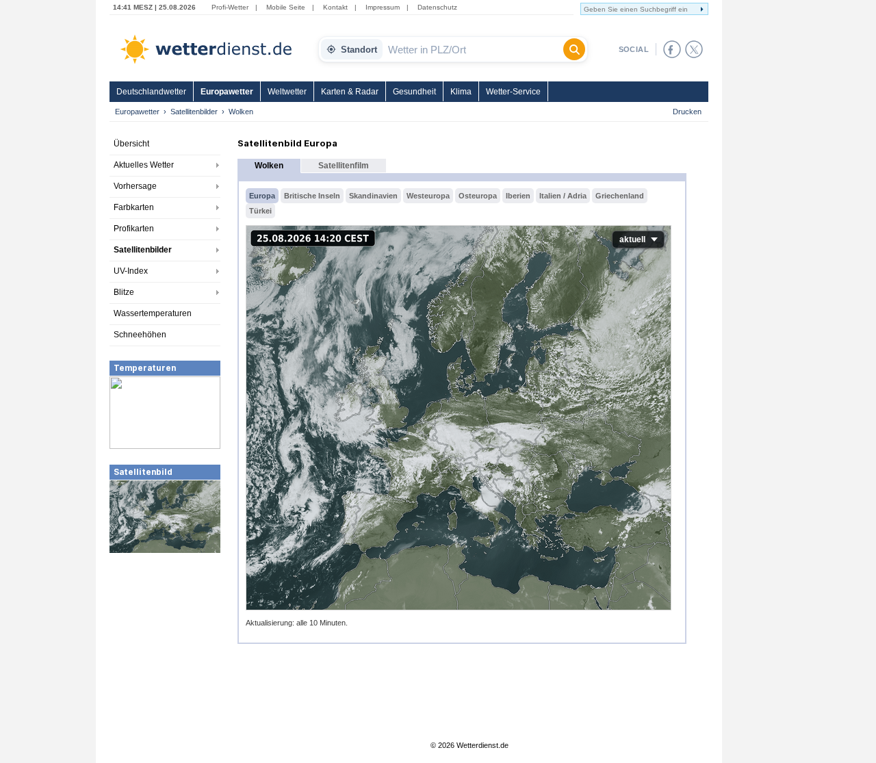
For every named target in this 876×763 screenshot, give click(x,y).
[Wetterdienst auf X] (694, 49)
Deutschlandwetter (151, 91)
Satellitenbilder (194, 111)
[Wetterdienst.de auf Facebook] (672, 49)
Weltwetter (287, 91)
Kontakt (335, 7)
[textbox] (473, 49)
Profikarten (134, 228)
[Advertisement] (165, 657)
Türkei (260, 211)
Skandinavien (373, 196)
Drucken (687, 111)
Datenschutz (437, 7)
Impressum (382, 7)
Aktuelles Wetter (144, 165)
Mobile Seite (285, 7)
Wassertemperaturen (153, 313)
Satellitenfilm (343, 165)
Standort (359, 49)
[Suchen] (574, 49)
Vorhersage (135, 186)
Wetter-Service (513, 91)
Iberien (518, 196)
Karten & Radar (349, 91)
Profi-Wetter (229, 7)
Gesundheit (414, 91)
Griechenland (619, 196)
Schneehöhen (140, 334)
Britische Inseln (312, 196)
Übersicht (131, 143)
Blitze (124, 292)
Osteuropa (478, 196)
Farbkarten (134, 207)
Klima (461, 91)
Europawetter (227, 91)
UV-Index (131, 271)
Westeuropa (428, 196)
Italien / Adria (563, 196)
